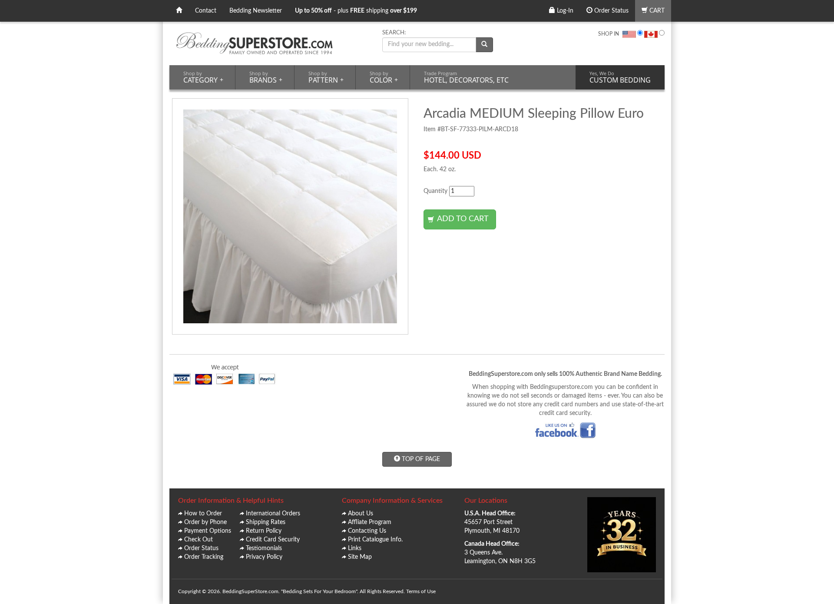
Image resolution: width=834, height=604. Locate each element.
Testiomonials (264, 548)
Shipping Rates (265, 522)
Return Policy (263, 531)
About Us (360, 514)
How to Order (203, 514)
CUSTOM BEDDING (620, 77)
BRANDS (265, 77)
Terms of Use (421, 591)
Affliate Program (369, 522)
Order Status (610, 11)
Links (354, 548)
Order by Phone (205, 522)
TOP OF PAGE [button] (420, 459)
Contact (205, 11)
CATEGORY (203, 77)
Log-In (564, 11)
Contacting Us (367, 531)
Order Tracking (203, 557)
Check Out (198, 540)
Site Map (360, 557)
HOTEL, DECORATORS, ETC (466, 77)
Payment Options (207, 531)
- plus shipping (356, 11)
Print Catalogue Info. (375, 540)
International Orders (273, 514)
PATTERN (326, 77)
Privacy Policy (264, 557)
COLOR (384, 77)
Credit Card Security (273, 540)
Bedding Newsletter (255, 11)
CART (656, 11)
